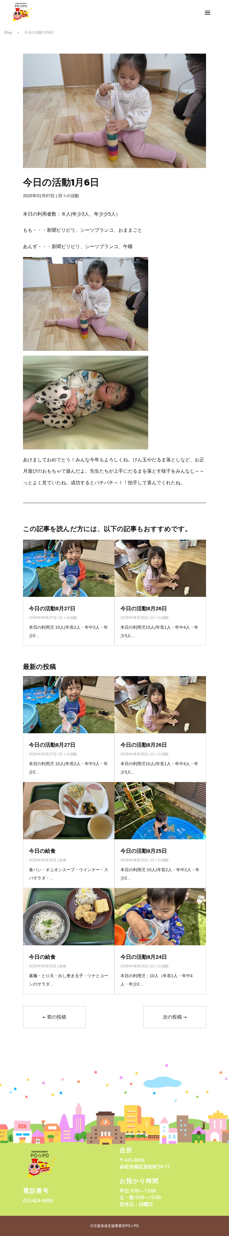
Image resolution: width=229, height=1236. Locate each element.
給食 (62, 860)
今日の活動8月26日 (143, 608)
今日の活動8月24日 (143, 957)
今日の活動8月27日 (52, 608)
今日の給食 (42, 851)
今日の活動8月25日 (143, 851)
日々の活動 (68, 195)
